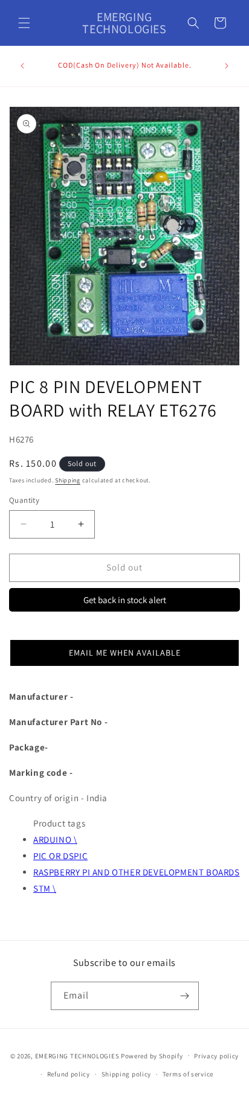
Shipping (67, 480)
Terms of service (188, 1074)
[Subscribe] (185, 996)
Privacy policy (216, 1056)
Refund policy (68, 1074)
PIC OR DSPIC (60, 856)
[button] (24, 23)
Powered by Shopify (152, 1055)
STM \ (44, 888)
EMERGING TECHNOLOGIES (77, 1055)
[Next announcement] (226, 66)
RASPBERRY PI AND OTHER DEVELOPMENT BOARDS (136, 872)
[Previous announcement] (22, 66)
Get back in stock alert (124, 600)
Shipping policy (127, 1074)
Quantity (24, 500)
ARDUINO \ (55, 839)
